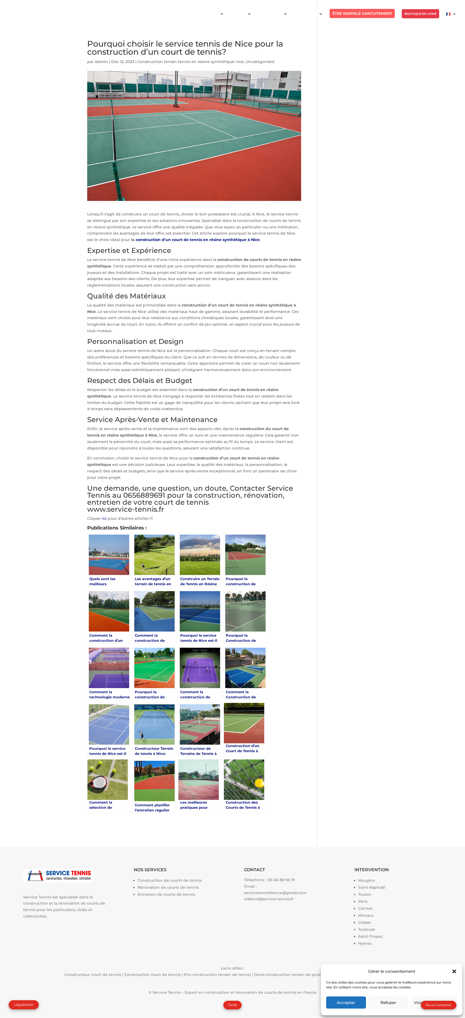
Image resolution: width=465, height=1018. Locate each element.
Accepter (346, 1002)
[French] (451, 18)
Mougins (366, 880)
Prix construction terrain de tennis (217, 974)
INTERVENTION (270, 14)
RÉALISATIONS (305, 14)
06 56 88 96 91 (281, 879)
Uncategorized (260, 61)
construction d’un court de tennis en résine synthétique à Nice (198, 239)
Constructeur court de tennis (93, 974)
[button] (454, 971)
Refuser (388, 1002)
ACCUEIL (212, 14)
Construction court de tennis (152, 974)
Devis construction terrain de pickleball (292, 974)
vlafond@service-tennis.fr (269, 899)
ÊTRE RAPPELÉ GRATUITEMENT (362, 13)
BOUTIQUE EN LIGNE (420, 14)
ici (104, 518)
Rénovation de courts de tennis (168, 887)
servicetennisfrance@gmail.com (275, 892)
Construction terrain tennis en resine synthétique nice (191, 61)
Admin (101, 61)
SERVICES (238, 14)
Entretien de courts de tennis (166, 894)
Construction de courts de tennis (170, 880)
